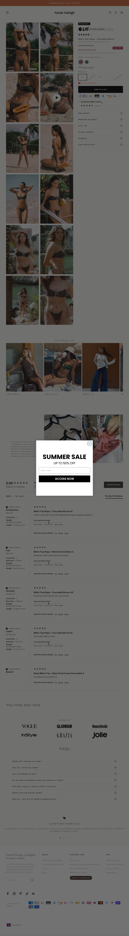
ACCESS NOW (64, 479)
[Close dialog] (89, 443)
